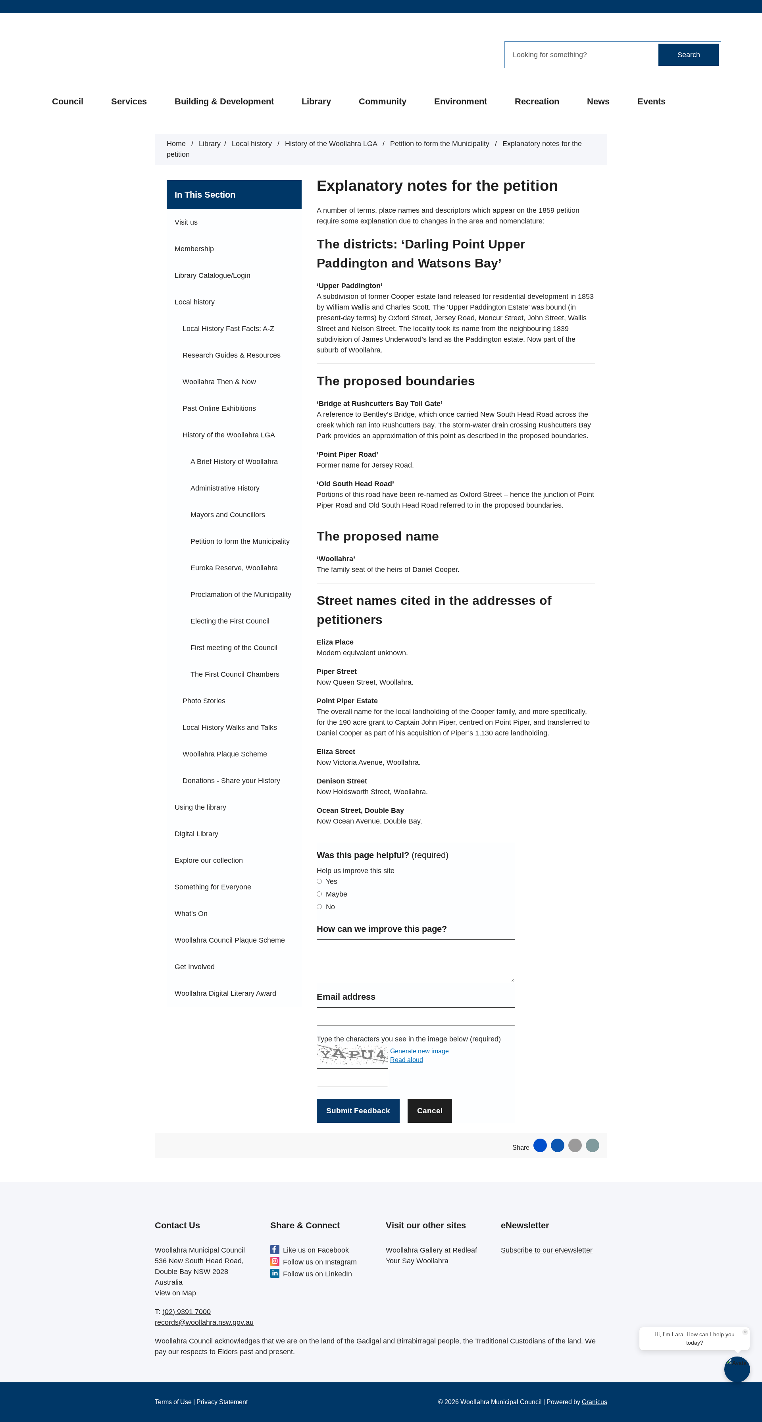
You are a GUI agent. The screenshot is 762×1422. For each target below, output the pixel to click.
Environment (460, 101)
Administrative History (225, 488)
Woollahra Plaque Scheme (225, 754)
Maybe (336, 894)
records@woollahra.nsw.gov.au (204, 1322)
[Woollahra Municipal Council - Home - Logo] (101, 54)
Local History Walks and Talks (230, 727)
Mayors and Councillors (227, 515)
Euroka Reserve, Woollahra (234, 568)
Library (316, 101)
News (598, 101)
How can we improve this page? (382, 929)
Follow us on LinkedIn (317, 1274)
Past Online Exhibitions (219, 408)
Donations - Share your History (231, 781)
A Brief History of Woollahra (234, 462)
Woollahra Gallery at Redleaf (431, 1250)
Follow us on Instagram (320, 1262)
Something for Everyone (213, 887)
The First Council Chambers (234, 674)
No (330, 907)
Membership (194, 249)
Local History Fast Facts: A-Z (228, 329)
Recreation (537, 101)
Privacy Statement (222, 1402)
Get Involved (195, 967)
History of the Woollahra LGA (332, 144)
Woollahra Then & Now (219, 382)
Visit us (186, 222)
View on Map (175, 1293)
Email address (346, 997)
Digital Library (196, 834)
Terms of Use (173, 1402)
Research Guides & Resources (232, 355)
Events (651, 101)
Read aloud (406, 1059)
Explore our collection (209, 860)
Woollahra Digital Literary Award (225, 993)
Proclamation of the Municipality (240, 594)
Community (382, 101)
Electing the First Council (229, 621)
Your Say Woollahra (417, 1261)
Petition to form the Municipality (440, 144)
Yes (331, 881)
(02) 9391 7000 (186, 1312)
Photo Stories (204, 701)
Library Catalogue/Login (212, 275)
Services (129, 101)
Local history (253, 144)
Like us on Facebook (316, 1250)
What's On (191, 914)
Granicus (594, 1402)
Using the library (200, 807)
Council (67, 101)
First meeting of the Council (233, 648)
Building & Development (224, 101)
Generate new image (419, 1051)
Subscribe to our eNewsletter (547, 1250)
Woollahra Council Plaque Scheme (230, 940)
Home (176, 144)
